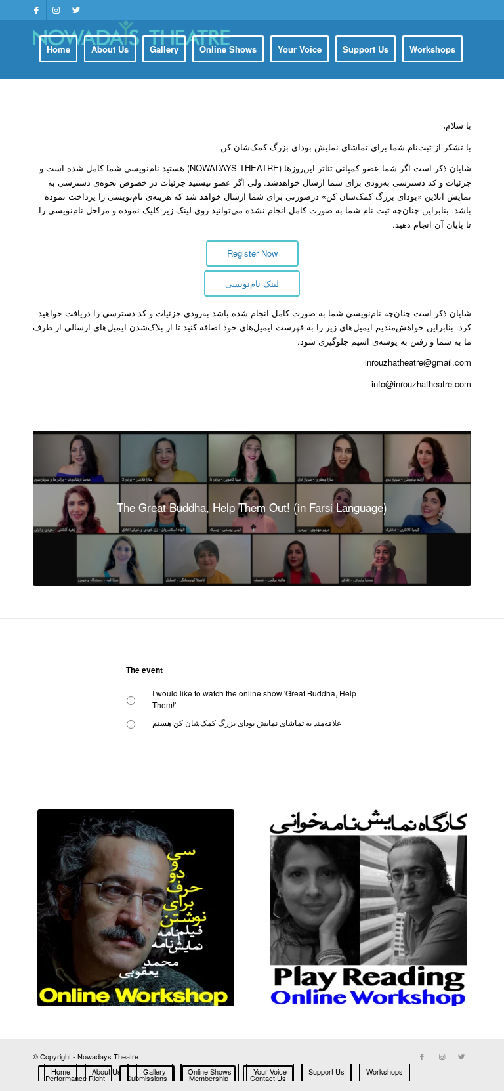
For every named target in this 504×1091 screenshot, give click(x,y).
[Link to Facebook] (36, 10)
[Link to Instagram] (56, 10)
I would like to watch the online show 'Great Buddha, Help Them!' (254, 698)
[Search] (352, 107)
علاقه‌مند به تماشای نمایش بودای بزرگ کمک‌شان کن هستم (246, 722)
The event (144, 670)
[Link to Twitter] (76, 10)
